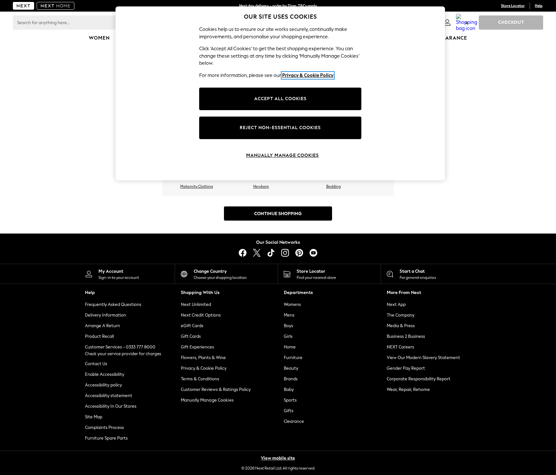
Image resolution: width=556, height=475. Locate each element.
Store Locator (513, 6)
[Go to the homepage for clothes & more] (23, 6)
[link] (447, 22)
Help (538, 6)
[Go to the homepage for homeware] (56, 6)
